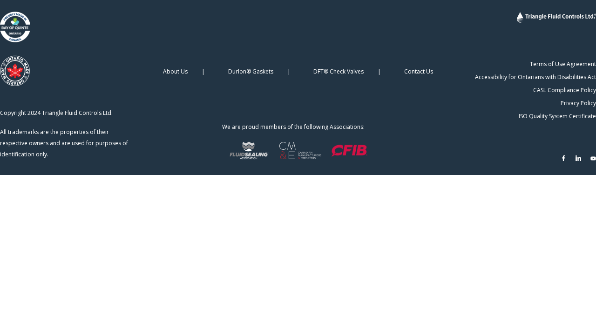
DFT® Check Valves (338, 71)
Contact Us (418, 71)
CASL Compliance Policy (564, 90)
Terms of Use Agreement (563, 64)
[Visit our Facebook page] (563, 158)
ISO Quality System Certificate (557, 116)
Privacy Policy (578, 103)
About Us (175, 71)
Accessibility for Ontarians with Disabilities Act (535, 77)
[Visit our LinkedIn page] (578, 158)
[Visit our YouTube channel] (593, 158)
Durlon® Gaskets (250, 71)
